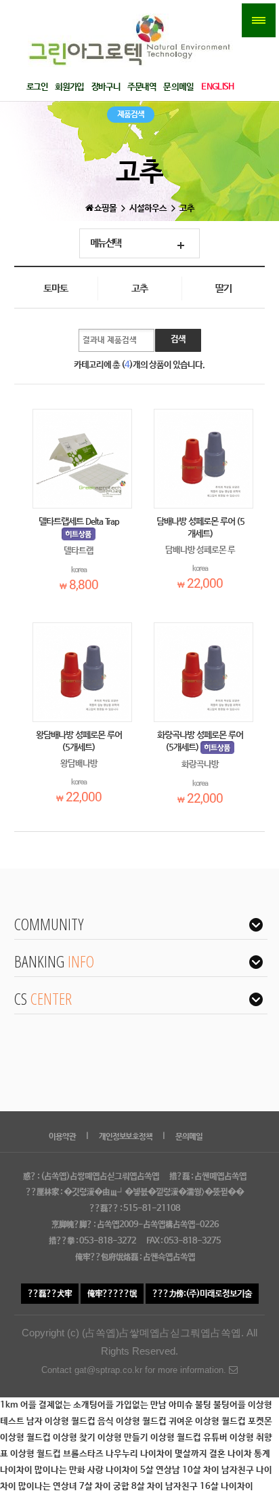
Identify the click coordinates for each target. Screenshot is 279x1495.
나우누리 (123, 1454)
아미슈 (182, 1405)
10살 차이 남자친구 (219, 1470)
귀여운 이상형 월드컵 (208, 1421)
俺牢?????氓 (112, 1294)
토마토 (55, 288)
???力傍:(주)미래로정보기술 (202, 1294)
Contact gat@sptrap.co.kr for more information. (135, 1370)
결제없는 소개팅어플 (77, 1405)
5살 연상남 (161, 1470)
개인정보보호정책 (125, 1137)
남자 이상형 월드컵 (62, 1421)
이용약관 (62, 1137)
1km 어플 (19, 1405)
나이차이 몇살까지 (174, 1454)
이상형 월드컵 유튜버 (190, 1438)
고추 (139, 288)
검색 (178, 339)
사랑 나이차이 (113, 1470)
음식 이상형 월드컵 (133, 1421)
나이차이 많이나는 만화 (43, 1470)
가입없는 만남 (142, 1405)
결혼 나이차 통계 (239, 1454)
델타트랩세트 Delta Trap (79, 521)
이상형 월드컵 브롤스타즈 (58, 1454)
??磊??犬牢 (50, 1294)
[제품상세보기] (82, 459)
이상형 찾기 (75, 1438)
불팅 (204, 1405)
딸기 (223, 288)
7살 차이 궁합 (105, 1486)
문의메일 (188, 1137)
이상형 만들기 (124, 1438)
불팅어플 (230, 1405)
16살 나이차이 (226, 1486)
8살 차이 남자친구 (165, 1486)
